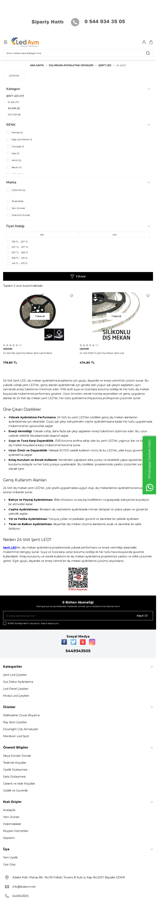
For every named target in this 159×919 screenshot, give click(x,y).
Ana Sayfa (37, 65)
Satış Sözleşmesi (14, 776)
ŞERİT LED (105, 65)
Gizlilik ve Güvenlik (15, 790)
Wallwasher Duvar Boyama (21, 715)
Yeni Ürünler (11, 817)
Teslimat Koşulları (14, 762)
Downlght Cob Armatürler (20, 729)
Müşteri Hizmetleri (15, 831)
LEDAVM (14, 75)
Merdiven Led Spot (16, 736)
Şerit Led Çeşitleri (15, 675)
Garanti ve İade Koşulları (19, 783)
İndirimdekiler (12, 824)
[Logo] (29, 42)
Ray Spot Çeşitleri (15, 722)
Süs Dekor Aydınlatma (18, 682)
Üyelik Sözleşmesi (15, 769)
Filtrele (81, 276)
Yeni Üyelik (10, 857)
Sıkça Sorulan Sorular (17, 755)
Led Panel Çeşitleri (15, 689)
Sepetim (9, 838)
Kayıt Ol (142, 615)
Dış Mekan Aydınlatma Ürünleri (71, 65)
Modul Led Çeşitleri (16, 695)
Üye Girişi (9, 864)
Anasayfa (9, 810)
